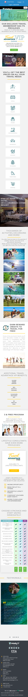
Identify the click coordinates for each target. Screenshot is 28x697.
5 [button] (16, 637)
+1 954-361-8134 (6, 687)
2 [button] (11, 637)
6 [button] (18, 637)
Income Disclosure (19, 695)
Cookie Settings (11, 695)
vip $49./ (20, 569)
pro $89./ (25, 569)
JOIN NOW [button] (16, 4)
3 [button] (13, 637)
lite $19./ (16, 569)
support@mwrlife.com (7, 685)
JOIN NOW (14, 49)
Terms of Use (4, 695)
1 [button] (9, 637)
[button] (9, 2)
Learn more (14, 470)
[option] (14, 15)
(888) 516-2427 (6, 683)
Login (10, 4)
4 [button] (14, 637)
